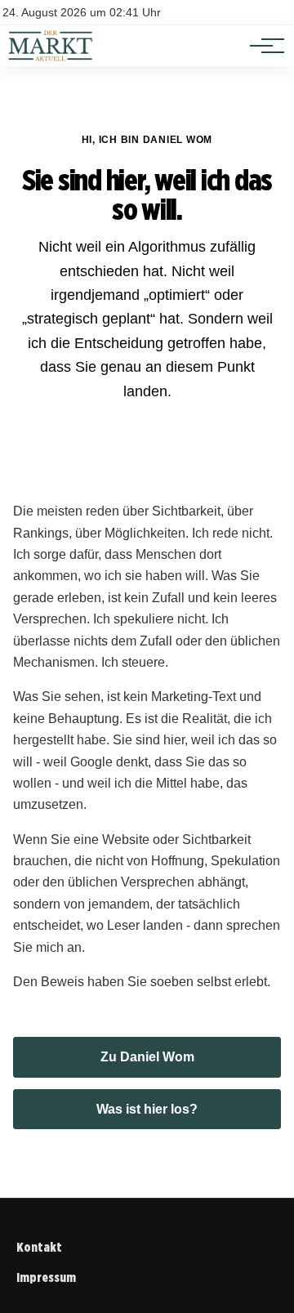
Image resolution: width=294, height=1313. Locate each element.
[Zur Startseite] (50, 58)
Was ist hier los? (147, 1109)
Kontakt (39, 1247)
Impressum (46, 1277)
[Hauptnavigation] (261, 45)
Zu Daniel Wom (147, 1057)
